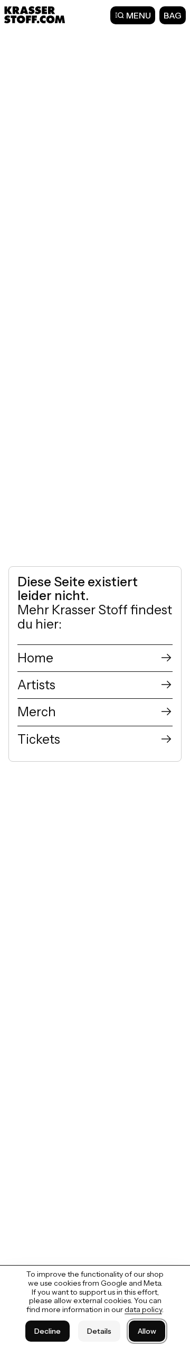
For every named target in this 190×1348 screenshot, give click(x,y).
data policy (143, 1309)
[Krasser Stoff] (36, 14)
